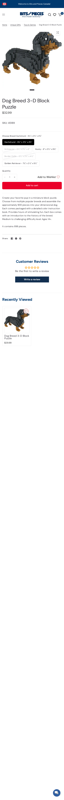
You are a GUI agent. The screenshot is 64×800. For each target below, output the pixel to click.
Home (4, 25)
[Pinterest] (20, 238)
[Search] (49, 14)
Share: (5, 238)
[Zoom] (58, 32)
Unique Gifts (15, 25)
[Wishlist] (54, 14)
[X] (16, 238)
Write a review (32, 279)
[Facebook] (12, 238)
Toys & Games (30, 25)
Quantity (6, 171)
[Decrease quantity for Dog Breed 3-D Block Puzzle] (4, 177)
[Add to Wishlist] (26, 311)
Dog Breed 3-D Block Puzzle (16, 337)
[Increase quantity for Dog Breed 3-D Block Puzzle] (14, 177)
